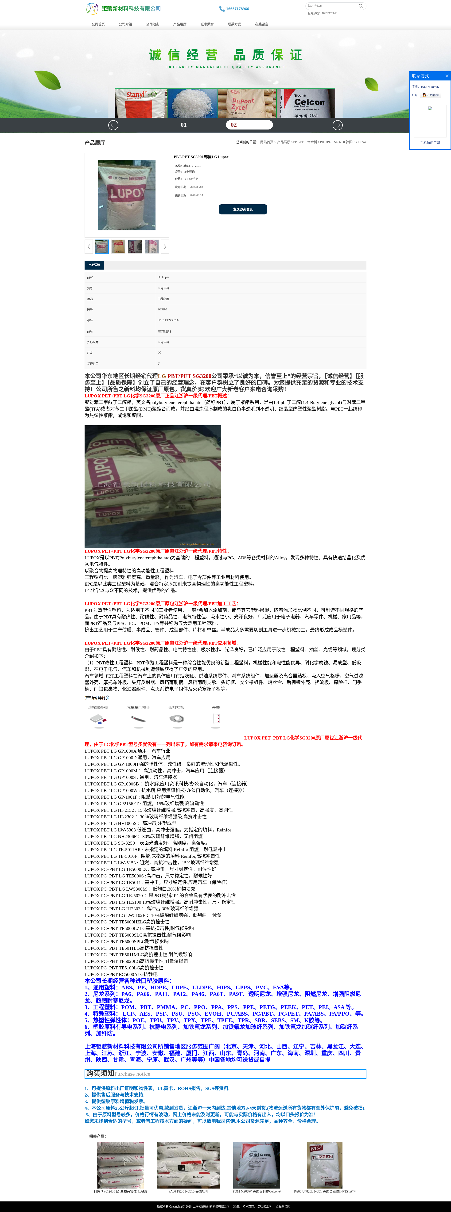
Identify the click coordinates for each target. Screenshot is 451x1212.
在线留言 (261, 24)
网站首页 (266, 142)
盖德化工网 (264, 1206)
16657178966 (329, 13)
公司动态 (152, 24)
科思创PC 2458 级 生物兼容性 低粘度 (121, 1191)
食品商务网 (283, 1206)
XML (236, 1206)
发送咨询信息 (243, 209)
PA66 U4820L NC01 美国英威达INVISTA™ (325, 1191)
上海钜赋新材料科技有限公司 (211, 1206)
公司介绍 (125, 24)
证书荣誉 (207, 24)
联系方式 (234, 24)
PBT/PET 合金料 (305, 142)
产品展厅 (180, 24)
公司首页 (98, 24)
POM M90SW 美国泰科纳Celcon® (257, 1191)
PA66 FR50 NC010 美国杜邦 (189, 1191)
